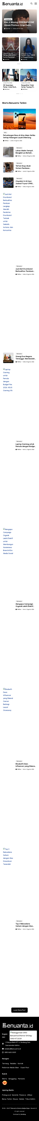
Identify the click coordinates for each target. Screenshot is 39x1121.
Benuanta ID (34, 1108)
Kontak (20, 1063)
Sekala (21, 1099)
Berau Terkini (7, 1099)
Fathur (7, 140)
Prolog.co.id (6, 1095)
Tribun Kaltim (30, 1099)
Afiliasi (29, 1095)
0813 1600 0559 (10, 1052)
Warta (4, 1079)
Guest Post (24, 1068)
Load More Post (19, 1010)
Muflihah (8, 28)
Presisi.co (22, 1095)
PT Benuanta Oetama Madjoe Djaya (19, 1108)
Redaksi (13, 1063)
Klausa (15, 1099)
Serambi (15, 1095)
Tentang (5, 1063)
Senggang (8, 19)
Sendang (23, 1114)
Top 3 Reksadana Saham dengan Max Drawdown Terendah (24, 926)
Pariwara (19, 148)
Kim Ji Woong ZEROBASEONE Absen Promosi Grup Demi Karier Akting (19, 25)
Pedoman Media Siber (10, 1068)
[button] (31, 3)
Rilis (5, 132)
